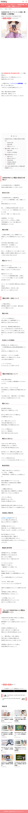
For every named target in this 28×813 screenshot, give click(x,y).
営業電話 (4, 18)
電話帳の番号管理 (11, 164)
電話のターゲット (11, 146)
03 (14, 684)
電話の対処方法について (11, 154)
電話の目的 (9, 150)
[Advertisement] (14, 54)
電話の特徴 (9, 144)
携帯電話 (9, 18)
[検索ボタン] (23, 1)
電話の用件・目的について (11, 148)
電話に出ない (10, 156)
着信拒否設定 (10, 160)
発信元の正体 (10, 142)
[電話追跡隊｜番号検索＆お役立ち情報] (4, 1)
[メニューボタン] (26, 1)
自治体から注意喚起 (6, 518)
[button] (14, 691)
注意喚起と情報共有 (11, 162)
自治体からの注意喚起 (12, 152)
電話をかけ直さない (11, 158)
